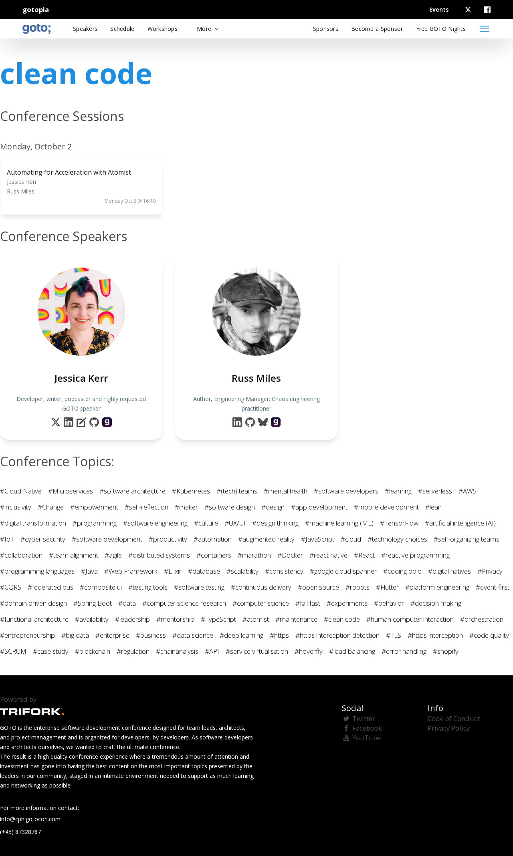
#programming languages (37, 571)
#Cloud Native (21, 490)
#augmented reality (266, 539)
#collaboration (21, 555)
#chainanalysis (177, 651)
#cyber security (42, 539)
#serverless (435, 490)
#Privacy (490, 571)
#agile (113, 555)
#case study (51, 651)
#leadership (132, 619)
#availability (92, 619)
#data (127, 603)
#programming (95, 523)
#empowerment (94, 507)
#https (279, 635)
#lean (433, 507)
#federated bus (50, 587)
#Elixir (173, 571)
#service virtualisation (257, 651)
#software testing (199, 587)
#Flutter (387, 587)
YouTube (366, 737)
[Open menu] (485, 29)
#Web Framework (131, 571)
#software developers (346, 490)
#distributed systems (159, 555)
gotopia (35, 9)
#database (204, 571)
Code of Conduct (454, 718)
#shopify (445, 651)
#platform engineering (437, 587)
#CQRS (10, 587)
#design (273, 507)
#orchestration (481, 619)
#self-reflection (146, 507)
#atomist (255, 619)
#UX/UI (235, 523)
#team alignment (73, 555)
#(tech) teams (236, 490)
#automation (213, 539)
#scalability (242, 571)
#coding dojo (402, 571)
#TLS (393, 635)
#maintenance (296, 619)
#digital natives (449, 571)
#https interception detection (337, 635)
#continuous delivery (261, 587)
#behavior (389, 603)
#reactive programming (415, 555)
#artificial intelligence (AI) (460, 523)
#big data (75, 635)
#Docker (290, 555)
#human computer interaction (410, 619)
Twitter (363, 718)
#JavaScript (317, 539)
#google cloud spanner (343, 571)
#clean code (342, 619)
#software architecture (132, 490)
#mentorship (175, 619)
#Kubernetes (191, 490)
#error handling (404, 651)
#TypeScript (218, 619)
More (205, 28)
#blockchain (92, 651)
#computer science (260, 603)
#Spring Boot (92, 603)
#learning (398, 490)
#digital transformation (33, 523)
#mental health (285, 490)
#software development (107, 539)
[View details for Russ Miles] (276, 422)
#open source (318, 587)
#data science (192, 635)
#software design (229, 507)
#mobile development (386, 507)
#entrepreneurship (27, 635)
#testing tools (148, 587)
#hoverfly (309, 651)
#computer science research (184, 603)
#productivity (168, 539)
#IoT (7, 539)
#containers (213, 555)
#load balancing (352, 651)
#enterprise (112, 635)
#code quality (489, 635)
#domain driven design (33, 603)
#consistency (284, 571)
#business (151, 635)
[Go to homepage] (36, 29)
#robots (357, 587)
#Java (89, 571)
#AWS (467, 490)
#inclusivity (15, 507)
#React (364, 555)
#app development (319, 507)
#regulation (133, 651)
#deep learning (241, 635)
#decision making (435, 603)
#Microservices (70, 490)
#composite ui (101, 587)
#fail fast (307, 603)
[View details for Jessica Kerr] (107, 422)
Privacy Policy (449, 728)
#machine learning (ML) (339, 523)
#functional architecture (34, 619)
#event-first (492, 587)
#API (212, 651)
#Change (51, 507)
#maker (186, 507)
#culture (206, 523)
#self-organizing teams (466, 539)
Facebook (367, 728)
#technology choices (397, 539)
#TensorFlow (399, 523)
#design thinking (275, 523)
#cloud (351, 539)
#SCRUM (13, 651)
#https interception (435, 635)
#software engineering (155, 523)
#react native (328, 555)
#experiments (347, 603)
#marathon (254, 555)
